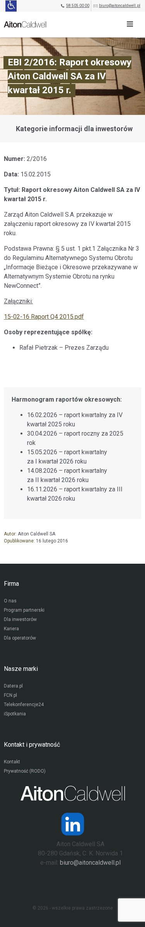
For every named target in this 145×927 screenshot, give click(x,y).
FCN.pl (10, 695)
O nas (10, 601)
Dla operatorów (20, 638)
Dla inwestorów (20, 619)
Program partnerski (24, 610)
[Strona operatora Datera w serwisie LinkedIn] (72, 824)
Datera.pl (13, 686)
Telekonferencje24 (24, 704)
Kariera (11, 628)
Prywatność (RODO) (25, 771)
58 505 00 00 (77, 5)
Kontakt (12, 762)
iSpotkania (15, 714)
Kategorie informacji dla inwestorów (74, 129)
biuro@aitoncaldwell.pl (119, 5)
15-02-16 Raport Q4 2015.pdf (44, 316)
